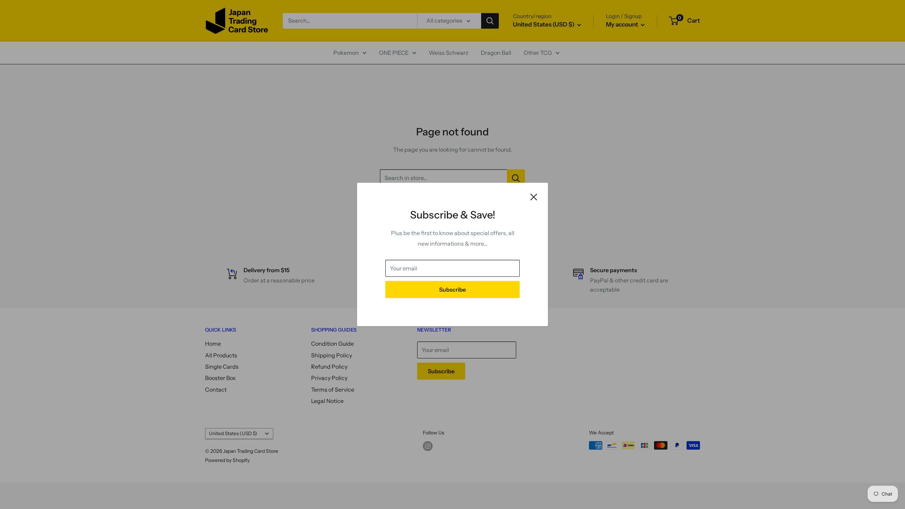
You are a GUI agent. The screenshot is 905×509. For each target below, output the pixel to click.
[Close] (533, 196)
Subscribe (452, 289)
